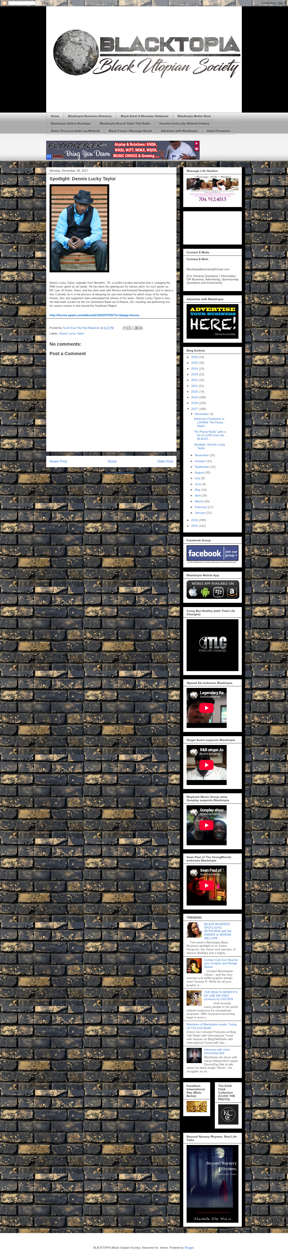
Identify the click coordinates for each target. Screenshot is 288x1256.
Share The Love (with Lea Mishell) (75, 130)
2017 (195, 409)
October (200, 461)
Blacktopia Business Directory (90, 116)
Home (55, 116)
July (198, 478)
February (201, 507)
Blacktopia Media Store (194, 116)
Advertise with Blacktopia (179, 130)
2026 (195, 357)
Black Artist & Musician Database (144, 116)
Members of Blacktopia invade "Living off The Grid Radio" (212, 1026)
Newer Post (58, 461)
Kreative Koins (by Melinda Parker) (184, 123)
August (200, 472)
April (198, 495)
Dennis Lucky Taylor (71, 333)
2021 (195, 386)
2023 (195, 374)
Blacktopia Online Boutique (71, 123)
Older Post (165, 461)
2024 (195, 368)
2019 (195, 397)
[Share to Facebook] (137, 328)
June (198, 484)
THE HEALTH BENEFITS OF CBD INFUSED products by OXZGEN (220, 995)
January (200, 512)
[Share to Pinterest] (141, 328)
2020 (195, 391)
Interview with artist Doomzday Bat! (217, 1051)
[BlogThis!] (129, 328)
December (202, 414)
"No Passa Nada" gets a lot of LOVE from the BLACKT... (210, 435)
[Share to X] (133, 328)
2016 (195, 520)
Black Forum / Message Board (130, 130)
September (202, 466)
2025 (195, 362)
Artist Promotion (218, 130)
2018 (195, 403)
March (199, 501)
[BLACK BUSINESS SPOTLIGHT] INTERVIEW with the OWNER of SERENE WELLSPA (217, 931)
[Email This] (125, 328)
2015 (195, 525)
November (202, 455)
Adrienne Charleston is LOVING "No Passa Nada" (209, 422)
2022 (195, 380)
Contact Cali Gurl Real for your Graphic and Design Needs (221, 963)
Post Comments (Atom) (119, 472)
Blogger (189, 1247)
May (198, 489)
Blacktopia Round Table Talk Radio (125, 123)
